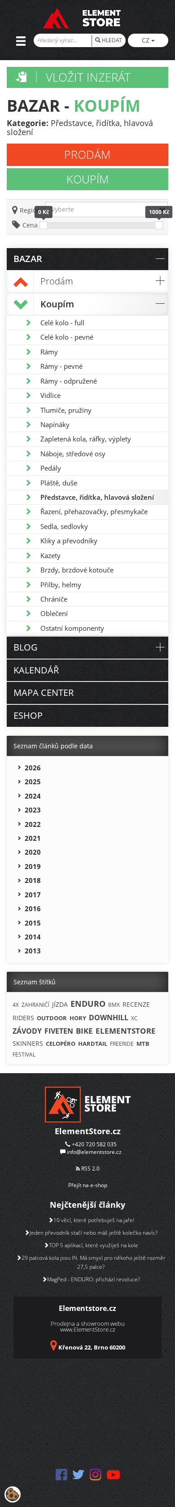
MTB (142, 1044)
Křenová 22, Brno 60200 (91, 1347)
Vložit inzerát (88, 77)
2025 (33, 781)
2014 (33, 936)
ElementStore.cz (88, 1131)
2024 (33, 795)
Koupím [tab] (87, 179)
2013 (33, 950)
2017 (33, 894)
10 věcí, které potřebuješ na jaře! (93, 1220)
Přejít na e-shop (87, 1185)
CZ (146, 40)
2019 (33, 866)
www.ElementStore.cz (87, 1329)
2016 (33, 908)
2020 (33, 851)
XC (134, 1018)
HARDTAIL (92, 1044)
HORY (78, 1018)
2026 (33, 767)
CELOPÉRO (60, 1044)
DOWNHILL (108, 1017)
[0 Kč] (43, 225)
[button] (106, 209)
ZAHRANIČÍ (35, 1005)
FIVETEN (58, 1031)
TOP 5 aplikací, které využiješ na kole (93, 1245)
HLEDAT (111, 40)
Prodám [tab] (87, 154)
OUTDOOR (52, 1018)
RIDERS (23, 1017)
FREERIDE (122, 1044)
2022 (33, 824)
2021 (33, 838)
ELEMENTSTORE (126, 1031)
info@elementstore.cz (94, 1152)
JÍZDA (60, 1004)
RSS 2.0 (90, 1168)
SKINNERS (28, 1043)
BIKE (84, 1031)
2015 (33, 922)
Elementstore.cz (87, 1308)
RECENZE (136, 1004)
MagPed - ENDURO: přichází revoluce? (93, 1279)
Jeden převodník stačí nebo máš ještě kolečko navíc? (94, 1232)
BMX (114, 1005)
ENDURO (87, 1003)
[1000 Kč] (159, 225)
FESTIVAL (24, 1054)
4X (16, 1005)
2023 (33, 809)
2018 (33, 880)
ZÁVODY (27, 1031)
